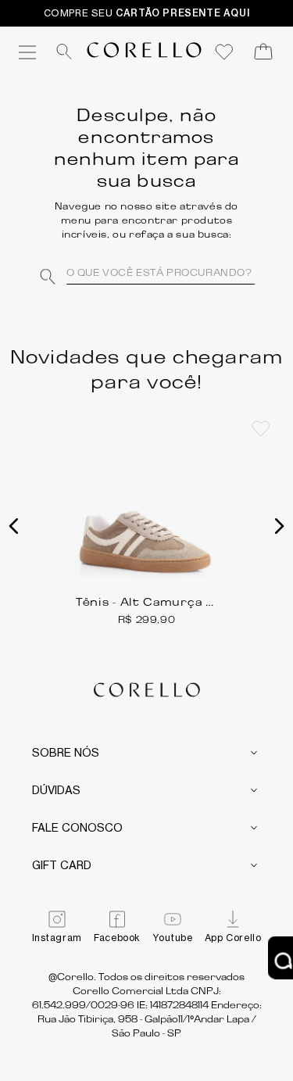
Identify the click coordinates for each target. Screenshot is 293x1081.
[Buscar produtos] (51, 273)
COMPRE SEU (147, 13)
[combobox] (147, 273)
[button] (14, 526)
